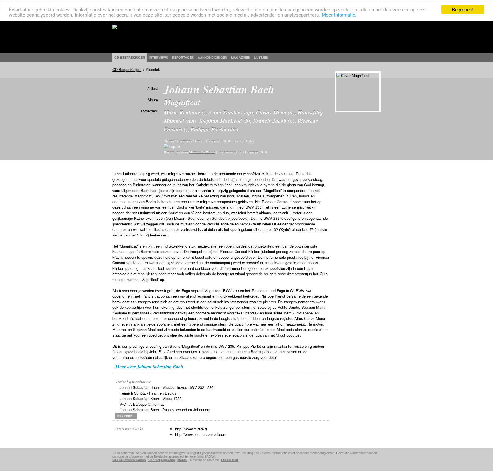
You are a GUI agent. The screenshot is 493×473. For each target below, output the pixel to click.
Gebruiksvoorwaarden (129, 460)
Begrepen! (463, 9)
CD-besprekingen (129, 57)
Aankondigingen (212, 57)
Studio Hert (229, 460)
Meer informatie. (339, 14)
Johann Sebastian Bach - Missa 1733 (150, 398)
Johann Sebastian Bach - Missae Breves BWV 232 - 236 (166, 387)
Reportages (183, 57)
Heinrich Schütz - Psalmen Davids (148, 393)
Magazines (240, 57)
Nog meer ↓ (126, 415)
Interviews (158, 57)
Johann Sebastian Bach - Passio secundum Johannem (165, 409)
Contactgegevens (161, 460)
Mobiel (182, 460)
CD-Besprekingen (126, 69)
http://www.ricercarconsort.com (200, 434)
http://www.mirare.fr (191, 429)
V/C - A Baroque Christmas (142, 404)
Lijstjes (261, 57)
